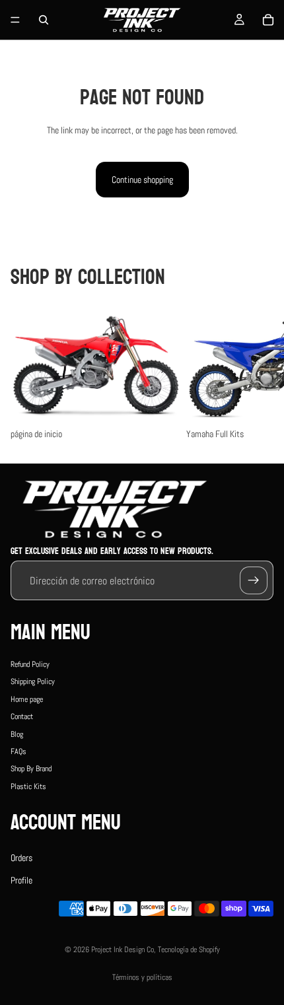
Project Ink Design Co (122, 949)
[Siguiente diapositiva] (258, 374)
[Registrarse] (253, 580)
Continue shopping (142, 180)
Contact (22, 716)
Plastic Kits (28, 785)
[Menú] (15, 20)
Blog (17, 733)
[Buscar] (43, 19)
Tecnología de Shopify (189, 949)
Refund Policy (30, 664)
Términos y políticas (142, 977)
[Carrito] (268, 19)
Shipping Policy (33, 681)
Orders (21, 857)
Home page (27, 699)
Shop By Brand (31, 768)
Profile (21, 880)
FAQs (18, 751)
